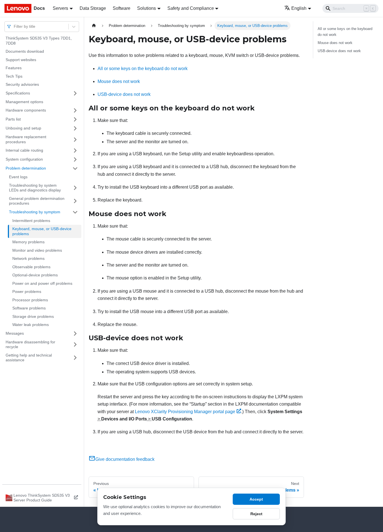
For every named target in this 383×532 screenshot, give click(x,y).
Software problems (29, 308)
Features (14, 68)
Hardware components (26, 110)
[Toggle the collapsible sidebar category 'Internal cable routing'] (75, 150)
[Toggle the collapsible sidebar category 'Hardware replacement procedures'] (75, 139)
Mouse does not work (119, 81)
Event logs (18, 177)
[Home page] (94, 25)
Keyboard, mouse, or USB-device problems (41, 231)
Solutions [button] (146, 8)
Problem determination (26, 168)
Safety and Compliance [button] (190, 8)
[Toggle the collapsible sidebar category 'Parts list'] (75, 119)
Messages (15, 333)
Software (121, 8)
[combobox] (14, 26)
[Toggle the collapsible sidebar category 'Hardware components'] (75, 110)
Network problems (28, 258)
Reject (256, 514)
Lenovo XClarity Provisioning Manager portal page (185, 411)
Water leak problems (30, 324)
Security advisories (22, 84)
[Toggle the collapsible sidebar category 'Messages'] (75, 333)
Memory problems (28, 242)
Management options (24, 102)
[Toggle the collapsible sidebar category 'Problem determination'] (75, 168)
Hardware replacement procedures (26, 139)
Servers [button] (60, 8)
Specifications (18, 93)
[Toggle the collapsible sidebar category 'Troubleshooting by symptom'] (75, 212)
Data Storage (93, 8)
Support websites (21, 59)
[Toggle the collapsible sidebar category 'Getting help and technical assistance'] (75, 357)
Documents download (25, 51)
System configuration (24, 159)
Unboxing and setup (23, 128)
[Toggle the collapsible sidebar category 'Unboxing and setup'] (75, 128)
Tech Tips (14, 76)
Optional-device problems (35, 275)
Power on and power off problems (42, 283)
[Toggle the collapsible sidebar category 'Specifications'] (75, 93)
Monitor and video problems (37, 250)
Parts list (13, 119)
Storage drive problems (33, 316)
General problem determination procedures (36, 201)
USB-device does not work (124, 94)
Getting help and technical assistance (29, 357)
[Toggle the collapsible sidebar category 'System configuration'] (75, 159)
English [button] (298, 8)
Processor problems (30, 300)
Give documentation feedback (124, 459)
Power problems (26, 291)
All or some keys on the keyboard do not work (143, 68)
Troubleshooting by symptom (34, 212)
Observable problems (31, 267)
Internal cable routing (24, 150)
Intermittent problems (31, 220)
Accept (256, 499)
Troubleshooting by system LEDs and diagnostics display (35, 188)
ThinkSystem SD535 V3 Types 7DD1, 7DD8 (39, 40)
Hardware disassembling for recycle (30, 344)
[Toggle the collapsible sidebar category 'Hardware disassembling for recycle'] (75, 344)
